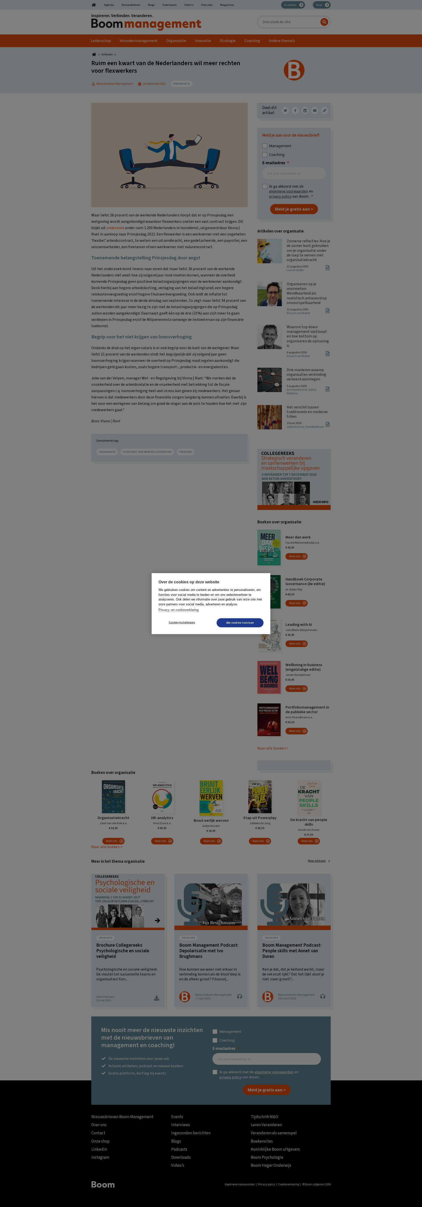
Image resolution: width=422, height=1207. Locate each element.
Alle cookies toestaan (240, 623)
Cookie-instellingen (182, 622)
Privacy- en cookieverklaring (178, 610)
